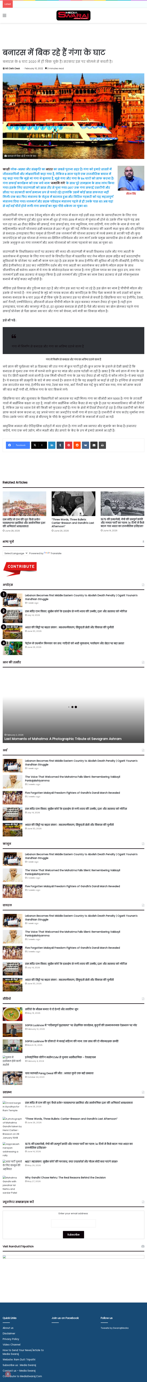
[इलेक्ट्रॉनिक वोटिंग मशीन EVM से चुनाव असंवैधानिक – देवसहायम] (12, 1062)
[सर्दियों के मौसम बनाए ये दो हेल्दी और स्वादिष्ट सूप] (12, 1014)
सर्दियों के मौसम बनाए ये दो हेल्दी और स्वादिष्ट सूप (51, 1009)
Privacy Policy (11, 1339)
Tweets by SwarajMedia (115, 1328)
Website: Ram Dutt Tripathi (19, 1359)
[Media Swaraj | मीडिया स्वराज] (73, 15)
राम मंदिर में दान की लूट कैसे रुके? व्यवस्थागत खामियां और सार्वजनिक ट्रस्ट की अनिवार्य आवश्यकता (24, 523)
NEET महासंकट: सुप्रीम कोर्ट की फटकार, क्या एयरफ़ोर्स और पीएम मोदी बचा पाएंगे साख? (71, 1161)
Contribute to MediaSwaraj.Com (22, 1376)
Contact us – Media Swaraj (19, 1370)
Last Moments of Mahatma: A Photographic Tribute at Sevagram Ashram (63, 738)
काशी (6, 169)
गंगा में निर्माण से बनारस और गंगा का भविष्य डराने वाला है (48, 346)
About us (8, 1328)
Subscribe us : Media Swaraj (19, 1365)
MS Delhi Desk (12, 68)
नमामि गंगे (58, 183)
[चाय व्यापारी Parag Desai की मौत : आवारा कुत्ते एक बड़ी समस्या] (12, 1078)
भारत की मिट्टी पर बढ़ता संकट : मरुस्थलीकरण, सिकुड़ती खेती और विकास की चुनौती (69, 627)
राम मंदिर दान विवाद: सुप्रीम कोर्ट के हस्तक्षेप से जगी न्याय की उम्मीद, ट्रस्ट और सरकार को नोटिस (76, 611)
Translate (56, 553)
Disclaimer (9, 1333)
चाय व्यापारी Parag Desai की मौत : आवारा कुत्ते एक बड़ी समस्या (59, 1073)
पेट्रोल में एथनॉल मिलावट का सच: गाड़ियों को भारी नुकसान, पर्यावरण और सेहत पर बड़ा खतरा (74, 643)
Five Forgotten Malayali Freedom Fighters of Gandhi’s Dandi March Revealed (72, 793)
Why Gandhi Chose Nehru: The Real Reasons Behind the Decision (65, 1177)
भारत (49, 169)
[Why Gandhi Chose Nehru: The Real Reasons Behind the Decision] (12, 1185)
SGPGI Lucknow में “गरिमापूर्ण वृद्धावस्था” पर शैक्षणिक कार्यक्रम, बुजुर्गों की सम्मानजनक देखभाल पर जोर (81, 1025)
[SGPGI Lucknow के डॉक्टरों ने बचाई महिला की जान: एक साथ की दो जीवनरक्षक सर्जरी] (12, 1046)
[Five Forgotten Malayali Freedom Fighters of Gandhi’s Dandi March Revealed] (12, 797)
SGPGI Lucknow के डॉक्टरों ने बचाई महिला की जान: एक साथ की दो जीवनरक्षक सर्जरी (71, 1041)
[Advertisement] (73, 35)
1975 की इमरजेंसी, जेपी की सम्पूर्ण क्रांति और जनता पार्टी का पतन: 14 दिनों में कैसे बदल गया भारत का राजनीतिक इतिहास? (122, 522)
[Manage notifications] (8, 1374)
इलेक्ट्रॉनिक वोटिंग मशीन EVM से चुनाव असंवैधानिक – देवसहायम (60, 1057)
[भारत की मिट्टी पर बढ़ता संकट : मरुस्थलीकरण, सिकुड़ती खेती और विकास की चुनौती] (12, 632)
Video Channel (11, 1344)
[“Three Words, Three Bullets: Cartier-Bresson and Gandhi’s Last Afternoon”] (73, 503)
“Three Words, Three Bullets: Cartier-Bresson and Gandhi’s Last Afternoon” (73, 523)
